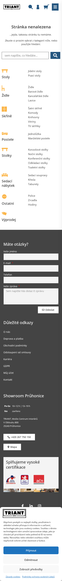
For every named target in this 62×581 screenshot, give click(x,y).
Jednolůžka (34, 134)
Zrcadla (32, 200)
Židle (5, 95)
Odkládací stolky (38, 163)
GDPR (6, 366)
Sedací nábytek (8, 183)
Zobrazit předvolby (31, 569)
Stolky (7, 155)
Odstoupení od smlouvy (17, 352)
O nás (6, 331)
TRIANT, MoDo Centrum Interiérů (20, 418)
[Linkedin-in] (31, 506)
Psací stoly (34, 75)
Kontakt (7, 379)
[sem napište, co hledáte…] (25, 55)
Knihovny (33, 117)
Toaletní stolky (36, 167)
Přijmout (31, 550)
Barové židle (35, 91)
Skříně (7, 116)
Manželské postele (39, 138)
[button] (55, 7)
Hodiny (32, 204)
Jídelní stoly (35, 71)
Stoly (6, 77)
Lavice (31, 100)
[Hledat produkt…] (30, 7)
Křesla (31, 179)
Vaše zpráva (10, 286)
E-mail (7, 263)
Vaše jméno (10, 251)
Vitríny (32, 121)
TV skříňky (34, 126)
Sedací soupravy (37, 175)
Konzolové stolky (38, 149)
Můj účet (8, 372)
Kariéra (7, 359)
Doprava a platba (13, 338)
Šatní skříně (35, 108)
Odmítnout (31, 560)
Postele (8, 139)
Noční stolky (35, 154)
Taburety (33, 184)
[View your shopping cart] (48, 7)
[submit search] (55, 55)
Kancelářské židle (38, 96)
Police (31, 195)
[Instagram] (39, 506)
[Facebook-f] (22, 506)
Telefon (7, 275)
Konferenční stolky (39, 158)
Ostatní (8, 203)
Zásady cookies (13, 576)
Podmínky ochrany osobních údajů (38, 576)
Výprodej (9, 219)
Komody (33, 112)
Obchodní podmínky (15, 345)
